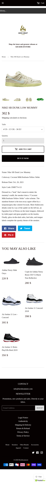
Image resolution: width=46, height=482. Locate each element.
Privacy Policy (23, 432)
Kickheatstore (23, 460)
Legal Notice (23, 418)
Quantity (5, 136)
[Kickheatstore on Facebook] (37, 453)
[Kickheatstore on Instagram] (41, 453)
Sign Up (40, 408)
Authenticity (23, 421)
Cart (42, 3)
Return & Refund (23, 428)
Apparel (18, 448)
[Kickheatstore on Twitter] (33, 453)
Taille (4, 124)
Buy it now (23, 158)
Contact (26, 448)
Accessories (35, 445)
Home (4, 57)
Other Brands (24, 445)
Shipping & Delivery (23, 425)
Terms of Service (23, 436)
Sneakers (15, 445)
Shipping (5, 118)
